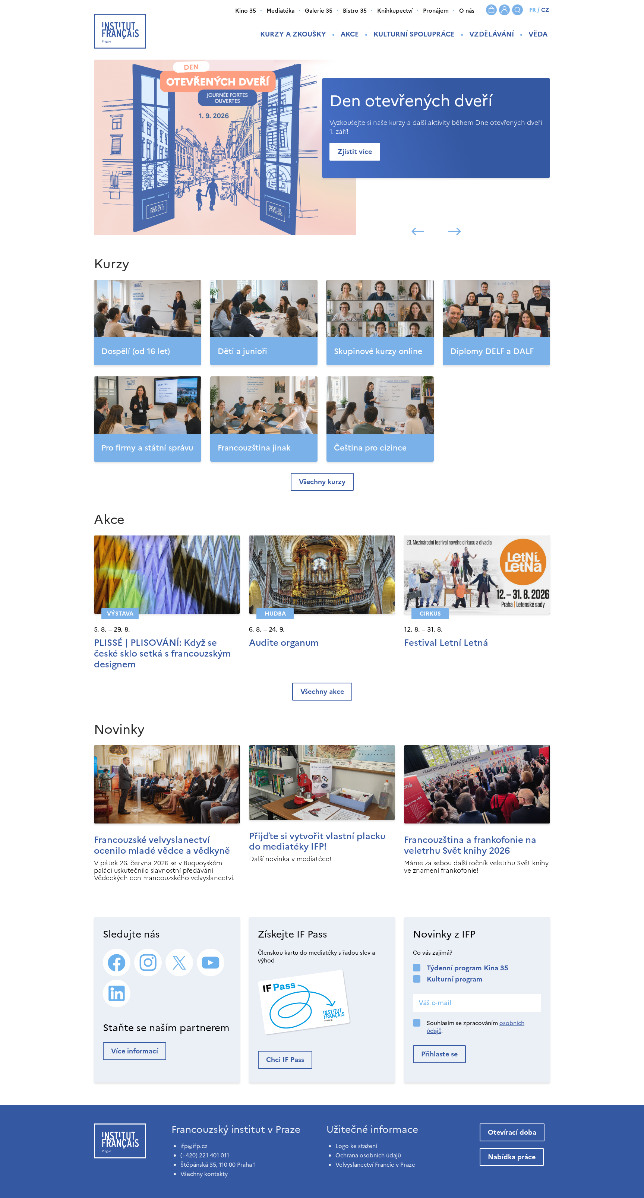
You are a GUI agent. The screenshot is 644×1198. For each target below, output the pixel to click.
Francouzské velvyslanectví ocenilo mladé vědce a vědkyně (162, 845)
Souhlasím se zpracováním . (475, 1027)
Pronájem (436, 10)
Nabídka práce (512, 1157)
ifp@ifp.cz (194, 1146)
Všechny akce (322, 691)
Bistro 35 (355, 10)
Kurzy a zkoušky (293, 34)
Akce (350, 34)
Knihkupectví (395, 10)
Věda (537, 34)
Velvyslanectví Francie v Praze (375, 1164)
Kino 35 (245, 10)
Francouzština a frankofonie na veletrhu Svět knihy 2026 (470, 845)
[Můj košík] (491, 9)
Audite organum (284, 642)
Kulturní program (455, 979)
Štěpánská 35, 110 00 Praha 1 (218, 1164)
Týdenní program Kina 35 (467, 968)
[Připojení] (504, 9)
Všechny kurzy (322, 482)
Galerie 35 (318, 10)
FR (532, 10)
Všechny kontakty (204, 1174)
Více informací (134, 1051)
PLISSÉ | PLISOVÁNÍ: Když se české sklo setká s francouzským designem (162, 653)
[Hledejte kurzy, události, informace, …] (517, 9)
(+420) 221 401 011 (204, 1155)
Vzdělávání (491, 34)
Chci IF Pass (285, 1060)
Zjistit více (355, 151)
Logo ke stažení (356, 1146)
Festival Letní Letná (446, 642)
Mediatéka (280, 10)
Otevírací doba (512, 1132)
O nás (466, 10)
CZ (545, 10)
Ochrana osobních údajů (368, 1155)
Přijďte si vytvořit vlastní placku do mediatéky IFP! (317, 841)
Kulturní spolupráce (414, 34)
